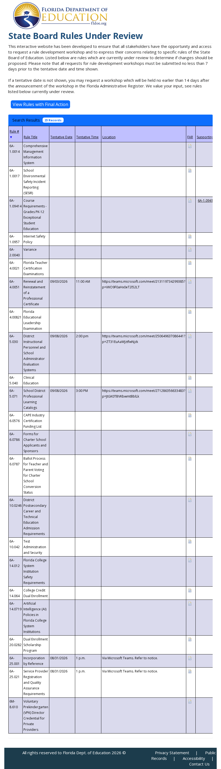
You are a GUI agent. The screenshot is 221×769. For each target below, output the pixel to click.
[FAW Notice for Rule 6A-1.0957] (190, 236)
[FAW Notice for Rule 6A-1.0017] (190, 170)
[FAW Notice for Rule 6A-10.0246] (190, 499)
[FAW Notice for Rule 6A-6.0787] (190, 458)
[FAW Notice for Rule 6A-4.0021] (190, 262)
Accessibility (194, 758)
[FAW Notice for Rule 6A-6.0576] (190, 415)
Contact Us (199, 764)
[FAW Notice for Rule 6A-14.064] (190, 590)
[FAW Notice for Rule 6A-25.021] (190, 671)
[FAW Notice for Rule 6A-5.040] (190, 377)
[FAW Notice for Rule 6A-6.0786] (190, 433)
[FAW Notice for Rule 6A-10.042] (190, 541)
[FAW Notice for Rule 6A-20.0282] (190, 639)
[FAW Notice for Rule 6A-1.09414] (190, 200)
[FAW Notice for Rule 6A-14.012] (190, 560)
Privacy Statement (172, 752)
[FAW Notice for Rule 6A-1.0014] (190, 145)
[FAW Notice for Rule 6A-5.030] (190, 336)
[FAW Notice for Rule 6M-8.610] (190, 701)
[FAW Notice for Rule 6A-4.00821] (190, 311)
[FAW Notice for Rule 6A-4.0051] (190, 281)
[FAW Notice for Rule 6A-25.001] (190, 657)
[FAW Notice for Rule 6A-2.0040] (190, 249)
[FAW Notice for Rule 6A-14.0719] (190, 603)
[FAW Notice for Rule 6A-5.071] (190, 390)
